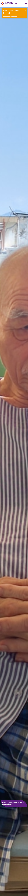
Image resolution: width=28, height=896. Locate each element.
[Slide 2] (13, 894)
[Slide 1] (10, 894)
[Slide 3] (15, 894)
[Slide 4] (17, 894)
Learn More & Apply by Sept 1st (10, 16)
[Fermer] (26, 10)
